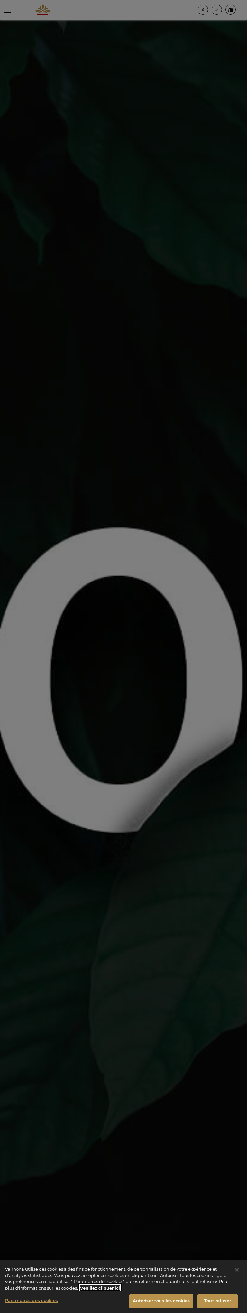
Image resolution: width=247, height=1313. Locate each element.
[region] (123, 1286)
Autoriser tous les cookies (161, 1300)
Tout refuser (217, 1300)
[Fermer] (237, 1270)
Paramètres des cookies (31, 1300)
